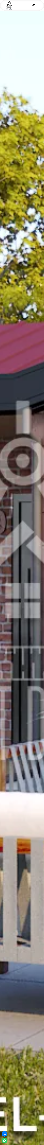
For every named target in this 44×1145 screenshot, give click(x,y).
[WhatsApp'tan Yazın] (4, 1140)
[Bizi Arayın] (4, 1134)
